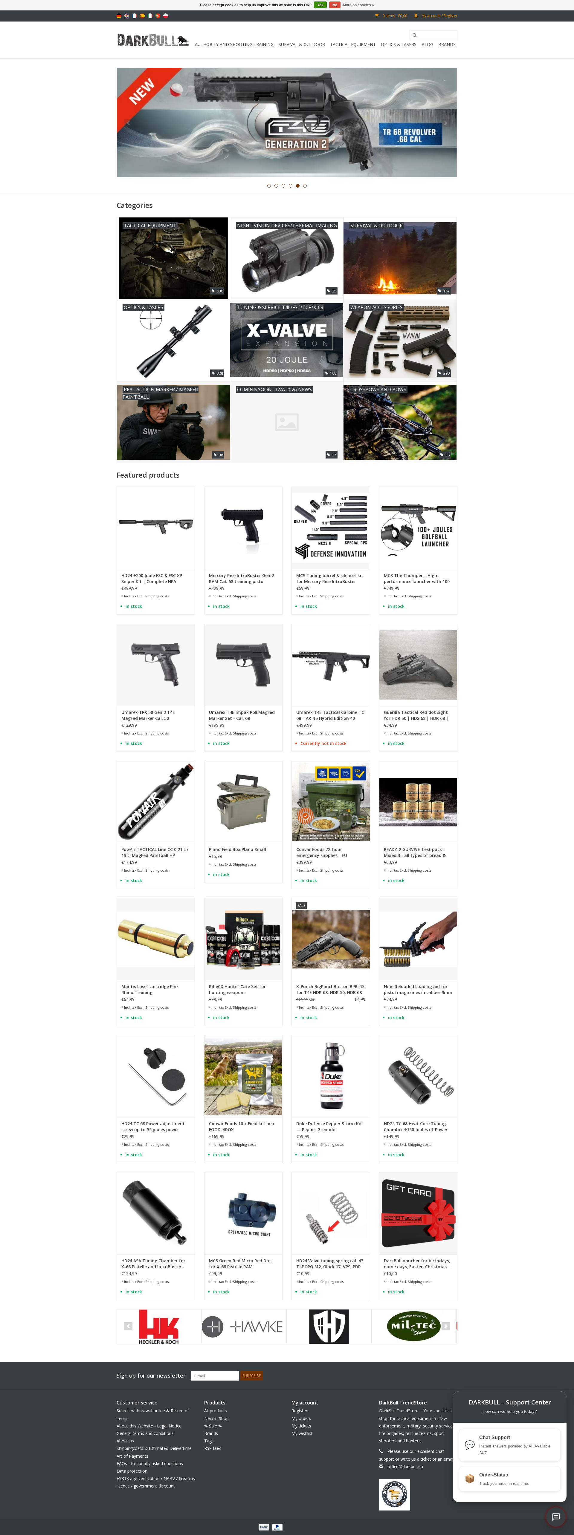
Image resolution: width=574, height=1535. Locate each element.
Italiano (150, 15)
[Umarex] (414, 1326)
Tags (209, 1441)
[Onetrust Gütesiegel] (418, 1495)
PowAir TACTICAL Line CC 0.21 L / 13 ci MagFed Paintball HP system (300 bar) (154, 852)
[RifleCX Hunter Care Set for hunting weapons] (243, 939)
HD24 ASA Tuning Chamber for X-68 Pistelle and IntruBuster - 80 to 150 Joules (153, 1264)
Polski (165, 15)
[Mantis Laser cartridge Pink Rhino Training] (156, 939)
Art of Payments (132, 1456)
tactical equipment (353, 44)
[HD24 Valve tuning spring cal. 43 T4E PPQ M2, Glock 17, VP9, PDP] (330, 1213)
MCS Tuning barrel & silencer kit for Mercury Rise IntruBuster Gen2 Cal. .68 (329, 579)
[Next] (446, 123)
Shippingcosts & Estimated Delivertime (154, 1448)
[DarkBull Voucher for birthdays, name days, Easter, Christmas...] (418, 1213)
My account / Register (439, 15)
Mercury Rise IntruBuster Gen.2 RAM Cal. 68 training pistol (241, 578)
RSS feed (213, 1448)
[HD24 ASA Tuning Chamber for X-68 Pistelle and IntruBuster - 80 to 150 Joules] (156, 1213)
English (126, 15)
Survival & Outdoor (302, 44)
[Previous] (128, 123)
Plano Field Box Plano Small (237, 849)
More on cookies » (358, 5)
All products (215, 1410)
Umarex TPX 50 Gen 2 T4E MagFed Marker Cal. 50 (148, 715)
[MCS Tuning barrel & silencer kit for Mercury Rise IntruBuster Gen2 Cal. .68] (330, 528)
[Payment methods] (263, 1526)
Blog (427, 44)
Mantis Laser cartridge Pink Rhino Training (150, 989)
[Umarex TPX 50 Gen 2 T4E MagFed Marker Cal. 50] (156, 665)
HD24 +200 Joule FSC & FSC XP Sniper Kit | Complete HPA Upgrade (151, 579)
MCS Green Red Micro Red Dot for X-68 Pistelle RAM (240, 1263)
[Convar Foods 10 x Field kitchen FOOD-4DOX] (243, 1076)
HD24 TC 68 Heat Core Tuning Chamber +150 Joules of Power (416, 1126)
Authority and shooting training (234, 44)
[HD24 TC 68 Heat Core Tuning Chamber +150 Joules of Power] (418, 1076)
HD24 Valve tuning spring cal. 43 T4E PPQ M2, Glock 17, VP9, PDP (329, 1263)
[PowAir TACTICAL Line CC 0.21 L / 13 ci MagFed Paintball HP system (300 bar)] (156, 802)
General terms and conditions (145, 1433)
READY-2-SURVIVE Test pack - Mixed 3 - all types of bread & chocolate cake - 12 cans (415, 852)
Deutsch (119, 15)
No (334, 5)
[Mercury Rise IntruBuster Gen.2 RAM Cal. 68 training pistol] (243, 528)
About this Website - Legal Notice (149, 1426)
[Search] (413, 35)
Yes (320, 5)
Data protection (132, 1471)
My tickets (301, 1426)
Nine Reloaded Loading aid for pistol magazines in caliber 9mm (418, 989)
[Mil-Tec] (329, 1326)
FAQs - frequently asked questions (150, 1463)
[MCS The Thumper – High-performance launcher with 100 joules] (418, 528)
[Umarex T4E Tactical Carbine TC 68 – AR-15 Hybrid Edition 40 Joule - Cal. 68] (330, 665)
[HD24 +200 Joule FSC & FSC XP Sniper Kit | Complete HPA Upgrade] (156, 528)
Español (142, 15)
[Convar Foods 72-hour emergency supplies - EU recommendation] (330, 802)
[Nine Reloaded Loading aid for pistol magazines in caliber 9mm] (418, 939)
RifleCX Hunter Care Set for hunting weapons (237, 989)
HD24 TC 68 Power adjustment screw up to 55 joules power (153, 1126)
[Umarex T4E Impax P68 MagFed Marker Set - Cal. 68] (243, 665)
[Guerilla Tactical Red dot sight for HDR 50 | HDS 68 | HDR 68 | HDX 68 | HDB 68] (418, 665)
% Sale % (213, 1426)
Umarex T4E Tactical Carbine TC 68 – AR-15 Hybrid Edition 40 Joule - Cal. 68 (330, 715)
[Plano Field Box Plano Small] (243, 802)
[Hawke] (159, 1326)
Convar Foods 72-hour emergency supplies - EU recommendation (321, 852)
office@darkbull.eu (405, 1466)
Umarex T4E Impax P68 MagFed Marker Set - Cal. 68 (242, 715)
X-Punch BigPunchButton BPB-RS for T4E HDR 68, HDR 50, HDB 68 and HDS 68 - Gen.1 (330, 990)
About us (125, 1441)
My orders (301, 1418)
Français (134, 15)
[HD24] (244, 1326)
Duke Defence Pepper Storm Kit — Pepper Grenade (329, 1126)
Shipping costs (157, 596)
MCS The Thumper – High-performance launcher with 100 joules (417, 579)
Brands (447, 44)
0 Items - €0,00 (395, 15)
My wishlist (302, 1433)
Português (157, 15)
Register (299, 1410)
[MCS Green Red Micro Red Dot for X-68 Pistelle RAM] (243, 1213)
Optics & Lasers (398, 44)
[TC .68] (287, 122)
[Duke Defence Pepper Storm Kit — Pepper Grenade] (330, 1076)
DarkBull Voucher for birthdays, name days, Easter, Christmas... (417, 1263)
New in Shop (216, 1418)
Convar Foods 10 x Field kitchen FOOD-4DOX (241, 1126)
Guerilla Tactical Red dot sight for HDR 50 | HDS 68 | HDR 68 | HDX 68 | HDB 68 (416, 715)
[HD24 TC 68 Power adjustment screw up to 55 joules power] (156, 1076)
